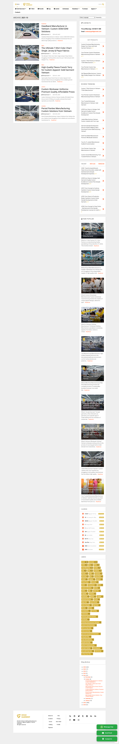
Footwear (85, 8)
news (83, 562)
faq (90, 565)
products (96, 570)
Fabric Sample (86, 605)
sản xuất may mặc (87, 651)
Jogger (99, 596)
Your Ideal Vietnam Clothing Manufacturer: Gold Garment (91, 318)
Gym (89, 570)
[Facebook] (70, 720)
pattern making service (88, 645)
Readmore (60, 40)
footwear (97, 573)
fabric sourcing (86, 631)
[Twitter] (79, 716)
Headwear (75, 8)
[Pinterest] (87, 716)
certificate (84, 619)
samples (43, 106)
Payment (50, 727)
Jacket (57, 8)
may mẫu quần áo (87, 639)
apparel (98, 579)
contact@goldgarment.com (93, 31)
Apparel (93, 8)
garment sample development (90, 633)
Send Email (108, 733)
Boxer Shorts (93, 602)
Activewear (66, 8)
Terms (50, 721)
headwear (43, 23)
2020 (84, 702)
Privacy (58, 718)
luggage (84, 593)
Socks (96, 587)
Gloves (83, 608)
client (83, 585)
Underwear (85, 613)
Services (84, 576)
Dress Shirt (98, 576)
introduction (91, 585)
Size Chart (58, 721)
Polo (95, 565)
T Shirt (32, 8)
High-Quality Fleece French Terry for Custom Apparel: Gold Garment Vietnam (57, 70)
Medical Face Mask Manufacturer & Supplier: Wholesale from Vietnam (92, 261)
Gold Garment (20, 8)
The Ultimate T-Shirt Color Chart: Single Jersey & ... (93, 684)
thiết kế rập (98, 651)
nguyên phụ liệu (86, 642)
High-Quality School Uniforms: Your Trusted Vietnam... (93, 696)
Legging (91, 579)
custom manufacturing (88, 625)
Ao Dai (96, 599)
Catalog (50, 724)
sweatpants (96, 648)
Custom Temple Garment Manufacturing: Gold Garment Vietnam (92, 405)
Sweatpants (85, 610)
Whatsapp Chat (108, 727)
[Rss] (70, 716)
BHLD (99, 585)
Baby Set (84, 602)
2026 (84, 667)
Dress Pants (85, 582)
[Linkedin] (91, 716)
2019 (84, 704)
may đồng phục (86, 567)
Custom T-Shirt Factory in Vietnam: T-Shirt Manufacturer (92, 234)
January (87, 700)
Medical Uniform (86, 599)
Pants (90, 608)
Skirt (90, 573)
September (88, 698)
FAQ (58, 715)
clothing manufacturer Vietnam (90, 622)
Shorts (83, 573)
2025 (84, 669)
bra (90, 576)
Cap (49, 8)
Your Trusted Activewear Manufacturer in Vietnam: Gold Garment (92, 489)
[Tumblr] (82, 716)
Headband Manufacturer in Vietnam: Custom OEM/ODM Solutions (54, 29)
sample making (86, 648)
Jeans (92, 596)
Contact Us (108, 739)
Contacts (17, 12)
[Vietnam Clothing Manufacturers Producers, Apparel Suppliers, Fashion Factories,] (27, 5)
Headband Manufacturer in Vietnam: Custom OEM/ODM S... (94, 681)
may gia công (85, 636)
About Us (50, 715)
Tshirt (83, 565)
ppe (89, 590)
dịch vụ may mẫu (86, 628)
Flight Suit (95, 605)
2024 (84, 671)
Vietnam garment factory (89, 616)
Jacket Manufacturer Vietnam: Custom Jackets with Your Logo (92, 462)
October (87, 679)
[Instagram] (78, 720)
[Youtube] (74, 720)
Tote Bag (94, 610)
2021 (84, 675)
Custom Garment (86, 587)
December (88, 677)
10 (84, 484)
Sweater (94, 582)
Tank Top (96, 590)
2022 (84, 673)
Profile (58, 724)
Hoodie (41, 8)
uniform (43, 86)
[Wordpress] (74, 716)
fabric (42, 45)
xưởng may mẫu (86, 654)
